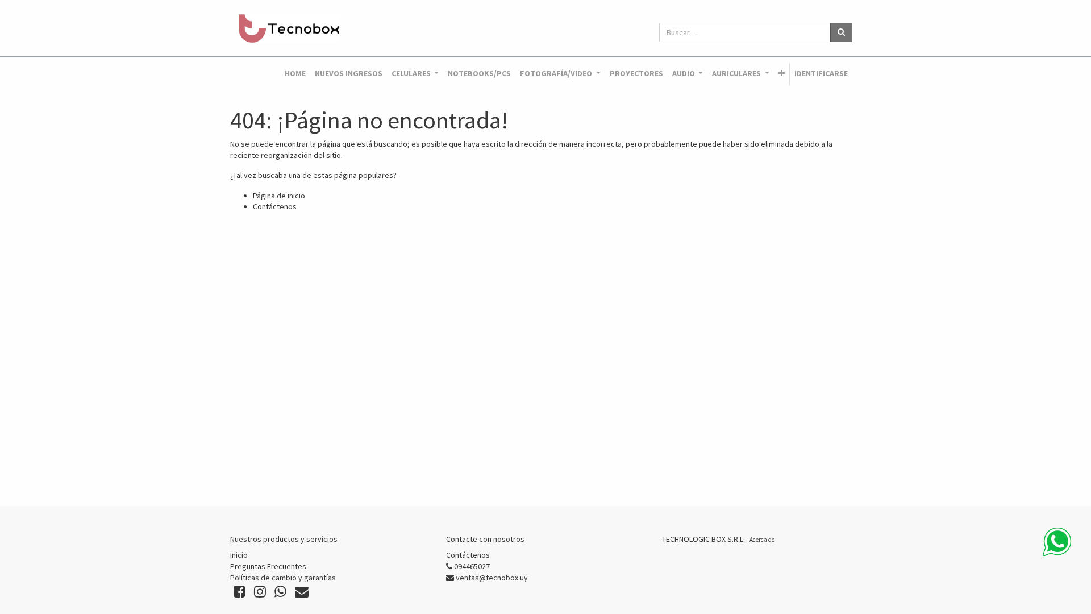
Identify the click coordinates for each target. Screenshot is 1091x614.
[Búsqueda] (841, 32)
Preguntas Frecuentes (268, 566)
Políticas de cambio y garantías (283, 577)
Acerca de (761, 540)
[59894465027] (1057, 542)
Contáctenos (275, 206)
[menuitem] (295, 74)
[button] (781, 74)
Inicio (239, 555)
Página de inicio (279, 195)
